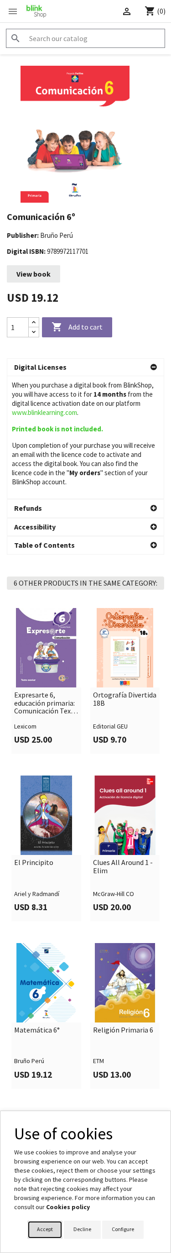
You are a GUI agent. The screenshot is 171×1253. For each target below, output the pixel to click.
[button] (85, 367)
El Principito (33, 863)
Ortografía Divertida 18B (124, 699)
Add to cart (77, 326)
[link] (46, 681)
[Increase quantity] (33, 322)
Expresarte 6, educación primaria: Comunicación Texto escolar (46, 703)
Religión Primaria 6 (123, 1030)
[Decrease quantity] (33, 332)
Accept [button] (45, 1229)
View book (33, 273)
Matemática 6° (37, 1030)
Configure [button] (123, 1229)
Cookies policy (68, 1207)
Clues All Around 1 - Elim (123, 867)
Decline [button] (82, 1229)
